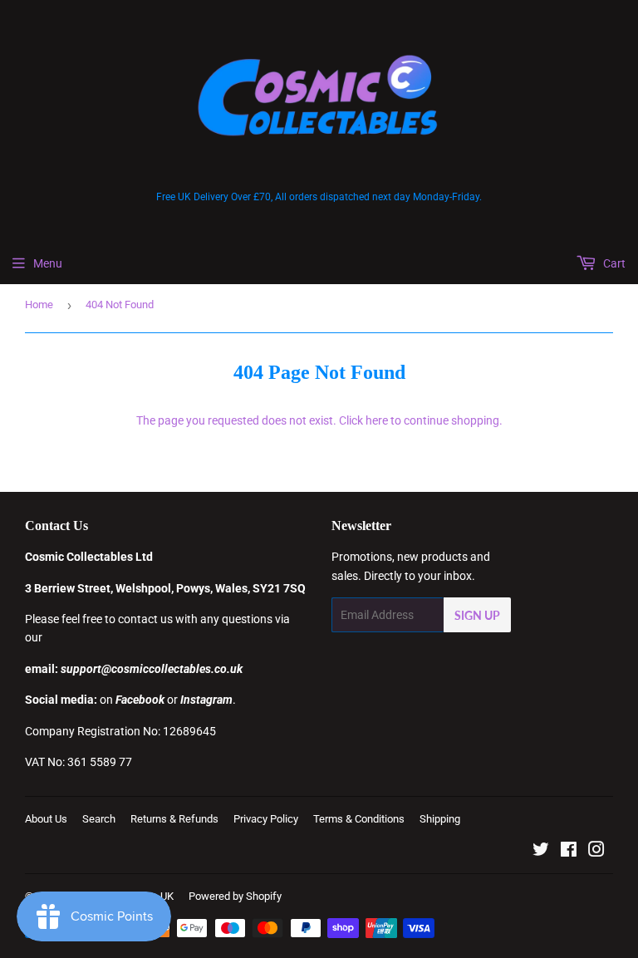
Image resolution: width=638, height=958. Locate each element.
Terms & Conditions (359, 819)
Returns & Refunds (174, 819)
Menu (47, 263)
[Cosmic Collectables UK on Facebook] (568, 851)
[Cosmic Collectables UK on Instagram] (596, 851)
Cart (613, 263)
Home (39, 304)
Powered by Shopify (235, 896)
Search (98, 819)
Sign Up (477, 615)
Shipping (440, 819)
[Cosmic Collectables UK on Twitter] (540, 851)
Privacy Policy (265, 819)
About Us (46, 819)
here (377, 420)
